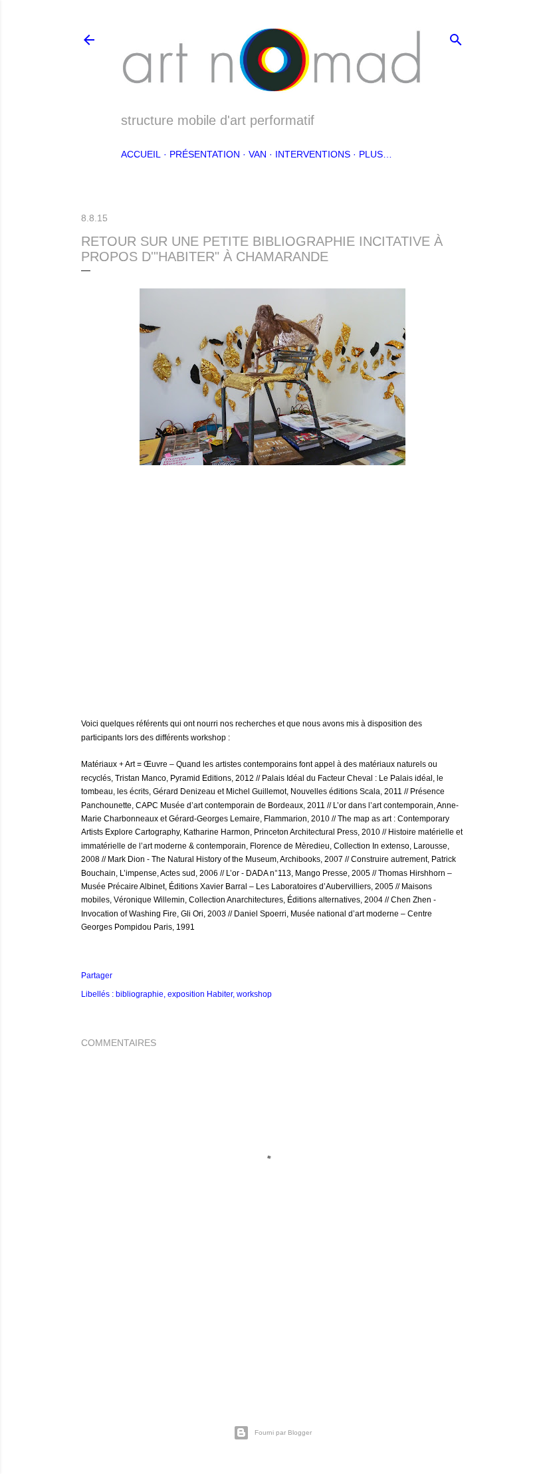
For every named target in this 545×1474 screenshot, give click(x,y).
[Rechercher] (456, 37)
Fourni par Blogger (283, 1432)
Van (258, 154)
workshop (254, 994)
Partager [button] (96, 975)
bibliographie (140, 994)
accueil (141, 154)
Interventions (312, 154)
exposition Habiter (200, 994)
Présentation (204, 154)
